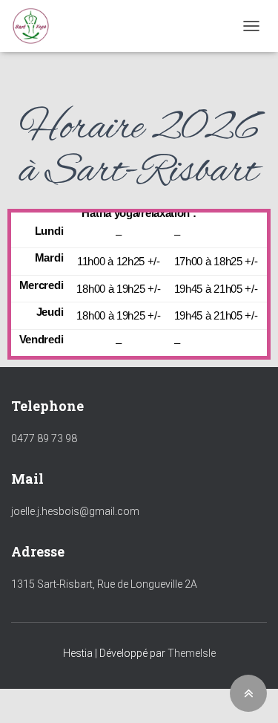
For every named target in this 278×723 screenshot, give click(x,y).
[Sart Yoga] (36, 26)
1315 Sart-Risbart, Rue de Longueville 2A (104, 584)
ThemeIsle (192, 653)
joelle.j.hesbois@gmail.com (75, 511)
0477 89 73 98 (44, 438)
